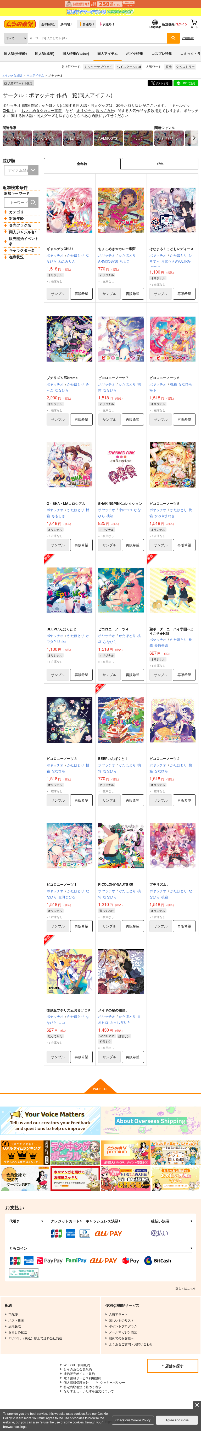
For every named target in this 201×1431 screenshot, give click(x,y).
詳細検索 (188, 38)
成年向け (66, 24)
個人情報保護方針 (76, 1382)
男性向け (88, 24)
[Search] (33, 202)
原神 (168, 66)
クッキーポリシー (112, 1382)
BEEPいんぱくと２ (61, 628)
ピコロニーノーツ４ (113, 628)
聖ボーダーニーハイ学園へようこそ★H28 (171, 631)
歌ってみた (105, 110)
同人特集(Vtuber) (76, 53)
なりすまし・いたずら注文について (89, 1391)
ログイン (181, 24)
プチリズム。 (159, 884)
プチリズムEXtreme (62, 377)
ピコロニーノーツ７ (113, 377)
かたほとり (51, 105)
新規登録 (168, 24)
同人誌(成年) (44, 53)
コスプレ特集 (162, 53)
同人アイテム (107, 53)
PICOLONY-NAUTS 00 (115, 884)
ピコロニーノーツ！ (62, 884)
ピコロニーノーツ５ (164, 503)
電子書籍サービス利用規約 (82, 1378)
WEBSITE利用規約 (77, 1365)
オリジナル (85, 110)
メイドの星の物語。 (113, 1010)
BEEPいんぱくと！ (113, 758)
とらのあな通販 (12, 75)
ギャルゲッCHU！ (60, 248)
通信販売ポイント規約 (79, 1373)
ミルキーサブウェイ (98, 66)
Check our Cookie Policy (132, 1420)
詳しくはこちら (186, 1288)
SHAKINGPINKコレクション (120, 503)
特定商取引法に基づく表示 (82, 1387)
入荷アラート (20, 83)
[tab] (160, 163)
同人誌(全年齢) (15, 53)
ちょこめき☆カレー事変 (41, 110)
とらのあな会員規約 (78, 1369)
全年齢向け (48, 24)
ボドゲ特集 (134, 53)
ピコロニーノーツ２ (164, 758)
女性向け (108, 24)
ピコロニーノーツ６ (164, 377)
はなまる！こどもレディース (171, 248)
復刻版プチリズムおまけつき (69, 1010)
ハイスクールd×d (129, 66)
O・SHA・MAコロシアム (66, 503)
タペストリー (185, 66)
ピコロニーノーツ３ (62, 758)
